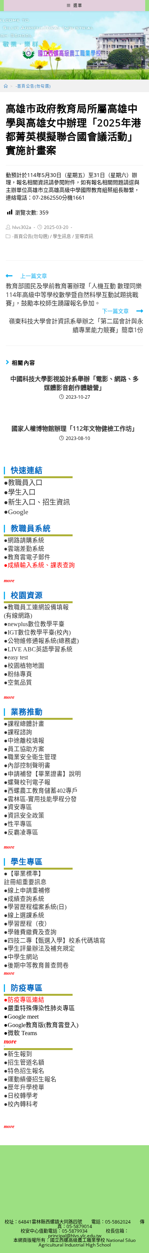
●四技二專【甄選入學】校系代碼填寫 (54, 940)
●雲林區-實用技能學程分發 (40, 799)
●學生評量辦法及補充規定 (39, 948)
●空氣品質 (18, 682)
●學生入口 (20, 492)
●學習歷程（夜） (27, 923)
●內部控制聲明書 (27, 765)
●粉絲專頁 (18, 674)
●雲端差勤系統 (24, 548)
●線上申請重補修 (27, 890)
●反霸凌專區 (21, 832)
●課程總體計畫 (24, 724)
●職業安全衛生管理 (30, 757)
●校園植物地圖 (24, 665)
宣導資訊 (84, 236)
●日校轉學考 (21, 1095)
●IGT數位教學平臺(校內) (37, 632)
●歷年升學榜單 (24, 1087)
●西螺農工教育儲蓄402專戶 (41, 790)
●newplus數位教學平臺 (34, 624)
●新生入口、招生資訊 (37, 502)
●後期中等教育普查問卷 (36, 965)
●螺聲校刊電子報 (27, 782)
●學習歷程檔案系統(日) (35, 907)
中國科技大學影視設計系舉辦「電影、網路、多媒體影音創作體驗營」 (74, 383)
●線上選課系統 (24, 915)
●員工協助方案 (24, 749)
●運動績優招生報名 (30, 1079)
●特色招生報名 (24, 1071)
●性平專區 (18, 824)
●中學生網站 (21, 957)
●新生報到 (18, 1054)
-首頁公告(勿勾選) (30, 236)
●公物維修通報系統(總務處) (41, 641)
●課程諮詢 (18, 732)
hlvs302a (21, 227)
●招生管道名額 (24, 1062)
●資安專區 (18, 807)
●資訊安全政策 (24, 815)
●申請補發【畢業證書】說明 (42, 774)
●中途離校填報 (24, 740)
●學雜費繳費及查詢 (30, 932)
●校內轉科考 (21, 1104)
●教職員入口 (23, 483)
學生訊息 (62, 236)
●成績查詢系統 (24, 899)
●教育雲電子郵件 (27, 557)
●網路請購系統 (24, 540)
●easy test (16, 657)
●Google (16, 512)
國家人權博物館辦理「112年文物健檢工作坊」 (74, 428)
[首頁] (6, 86)
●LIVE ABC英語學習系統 (38, 649)
